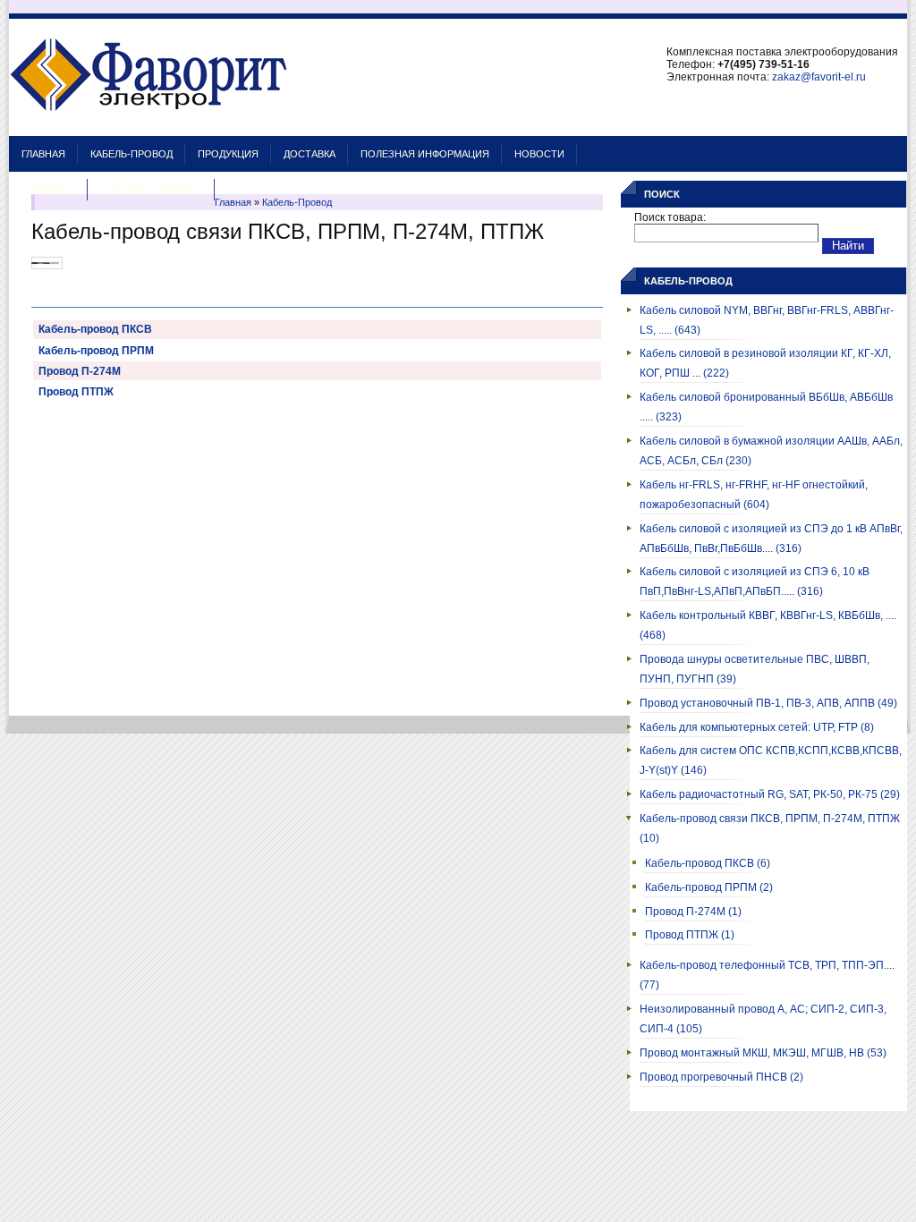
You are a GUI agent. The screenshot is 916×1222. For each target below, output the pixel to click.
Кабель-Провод (131, 154)
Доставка (309, 154)
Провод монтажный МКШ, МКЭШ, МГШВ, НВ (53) (763, 1053)
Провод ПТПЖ (76, 392)
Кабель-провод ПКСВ (95, 329)
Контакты (48, 189)
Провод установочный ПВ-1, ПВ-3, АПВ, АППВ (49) (768, 703)
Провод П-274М (79, 371)
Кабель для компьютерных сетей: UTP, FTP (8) (757, 727)
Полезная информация (424, 154)
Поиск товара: (670, 217)
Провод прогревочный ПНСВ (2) (721, 1077)
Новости (539, 154)
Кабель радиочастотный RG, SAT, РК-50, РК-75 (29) (770, 794)
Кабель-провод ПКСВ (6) (707, 863)
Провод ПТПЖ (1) (689, 935)
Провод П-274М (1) (693, 911)
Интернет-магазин (151, 189)
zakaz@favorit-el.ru (819, 77)
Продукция (228, 154)
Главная (43, 154)
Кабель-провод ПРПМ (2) (709, 887)
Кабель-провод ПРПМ (96, 350)
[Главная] (148, 127)
